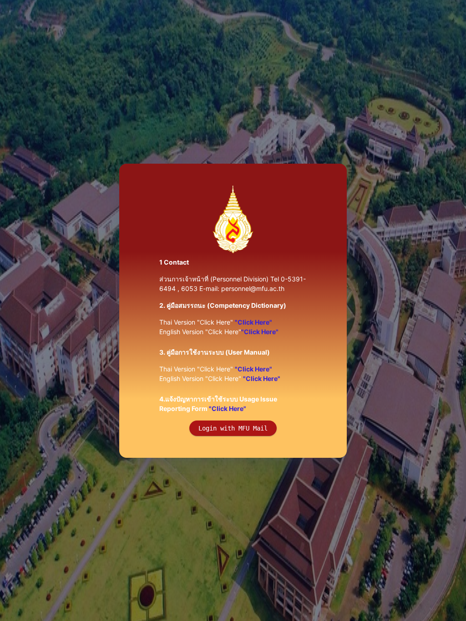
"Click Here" (253, 322)
